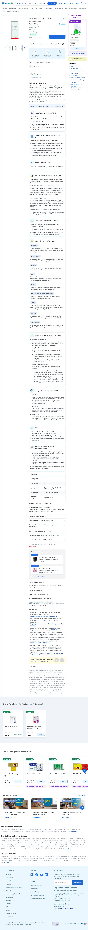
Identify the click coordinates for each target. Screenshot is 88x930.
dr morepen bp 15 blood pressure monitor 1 (36, 845)
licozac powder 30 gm (69, 858)
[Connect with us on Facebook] (36, 874)
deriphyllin (67, 831)
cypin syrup (31, 831)
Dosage (82, 80)
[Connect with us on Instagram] (32, 874)
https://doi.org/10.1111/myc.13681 (40, 642)
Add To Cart (57, 37)
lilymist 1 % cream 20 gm (51, 860)
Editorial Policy (41, 576)
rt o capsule (58, 829)
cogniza (15, 829)
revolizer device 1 (61, 843)
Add (40, 734)
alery (37, 831)
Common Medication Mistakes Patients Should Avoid (43, 813)
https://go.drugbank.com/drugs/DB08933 (43, 616)
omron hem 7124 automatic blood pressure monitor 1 (40, 843)
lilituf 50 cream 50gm (11, 860)
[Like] (57, 660)
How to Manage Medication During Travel (71, 813)
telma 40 (3, 829)
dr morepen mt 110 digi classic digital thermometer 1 (15, 838)
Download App (63, 3)
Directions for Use (42, 106)
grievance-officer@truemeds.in (67, 908)
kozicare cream (52, 831)
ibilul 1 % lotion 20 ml (58, 856)
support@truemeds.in (36, 602)
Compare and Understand (77, 53)
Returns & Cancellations (37, 895)
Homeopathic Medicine (71, 8)
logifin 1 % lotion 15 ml (65, 860)
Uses (32, 106)
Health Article (9, 877)
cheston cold (23, 829)
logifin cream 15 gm (78, 860)
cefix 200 (60, 831)
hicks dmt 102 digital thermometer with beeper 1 (15, 847)
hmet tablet (66, 829)
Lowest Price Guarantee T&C (39, 898)
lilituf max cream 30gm (36, 860)
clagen (25, 831)
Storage (73, 82)
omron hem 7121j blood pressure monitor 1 (64, 847)
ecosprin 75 (41, 829)
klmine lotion (19, 831)
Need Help (8, 903)
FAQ (7, 907)
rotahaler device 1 (61, 838)
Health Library (9, 884)
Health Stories (9, 881)
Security (8, 910)
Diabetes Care (48, 8)
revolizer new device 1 (57, 849)
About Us (8, 874)
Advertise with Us (10, 916)
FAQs (79, 90)
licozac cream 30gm (56, 858)
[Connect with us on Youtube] (41, 874)
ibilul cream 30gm (69, 856)
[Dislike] (62, 660)
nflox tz (12, 831)
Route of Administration (60, 106)
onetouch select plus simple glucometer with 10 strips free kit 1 (67, 845)
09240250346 (48, 602)
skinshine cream (32, 829)
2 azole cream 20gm (7, 856)
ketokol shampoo (76, 829)
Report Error (32, 546)
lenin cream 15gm (20, 858)
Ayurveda (8, 890)
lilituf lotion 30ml (24, 860)
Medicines (4, 8)
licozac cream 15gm (44, 858)
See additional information (23, 924)
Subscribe (77, 882)
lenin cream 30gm (31, 858)
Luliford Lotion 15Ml (76, 35)
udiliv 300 (10, 829)
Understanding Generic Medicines (15, 894)
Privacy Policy (34, 888)
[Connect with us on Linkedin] (46, 874)
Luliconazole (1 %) (36, 77)
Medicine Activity (76, 75)
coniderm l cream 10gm (32, 856)
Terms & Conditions (36, 885)
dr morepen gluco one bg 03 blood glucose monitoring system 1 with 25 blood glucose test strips (50, 840)
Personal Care (12, 8)
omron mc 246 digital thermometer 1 (12, 845)
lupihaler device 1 (19, 843)
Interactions (74, 80)
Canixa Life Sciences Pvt (35, 20)
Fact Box (73, 90)
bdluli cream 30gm (19, 856)
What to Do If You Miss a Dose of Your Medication (15, 813)
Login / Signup (74, 3)
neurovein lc (43, 831)
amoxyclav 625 (49, 829)
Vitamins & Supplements (36, 8)
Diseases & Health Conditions (14, 887)
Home (3, 11)
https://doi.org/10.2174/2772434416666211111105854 (46, 654)
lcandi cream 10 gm (9, 858)
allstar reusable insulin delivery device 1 (41, 847)
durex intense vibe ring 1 (32, 849)
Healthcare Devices (58, 8)
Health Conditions (23, 8)
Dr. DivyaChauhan (45, 568)
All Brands (8, 900)
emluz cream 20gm (45, 856)
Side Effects (74, 73)
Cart (85, 3)
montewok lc (5, 831)
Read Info (63, 24)
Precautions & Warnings (78, 77)
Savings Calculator (11, 913)
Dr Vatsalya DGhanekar (47, 557)
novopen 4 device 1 (45, 849)
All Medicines (9, 897)
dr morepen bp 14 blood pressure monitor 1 (43, 838)
